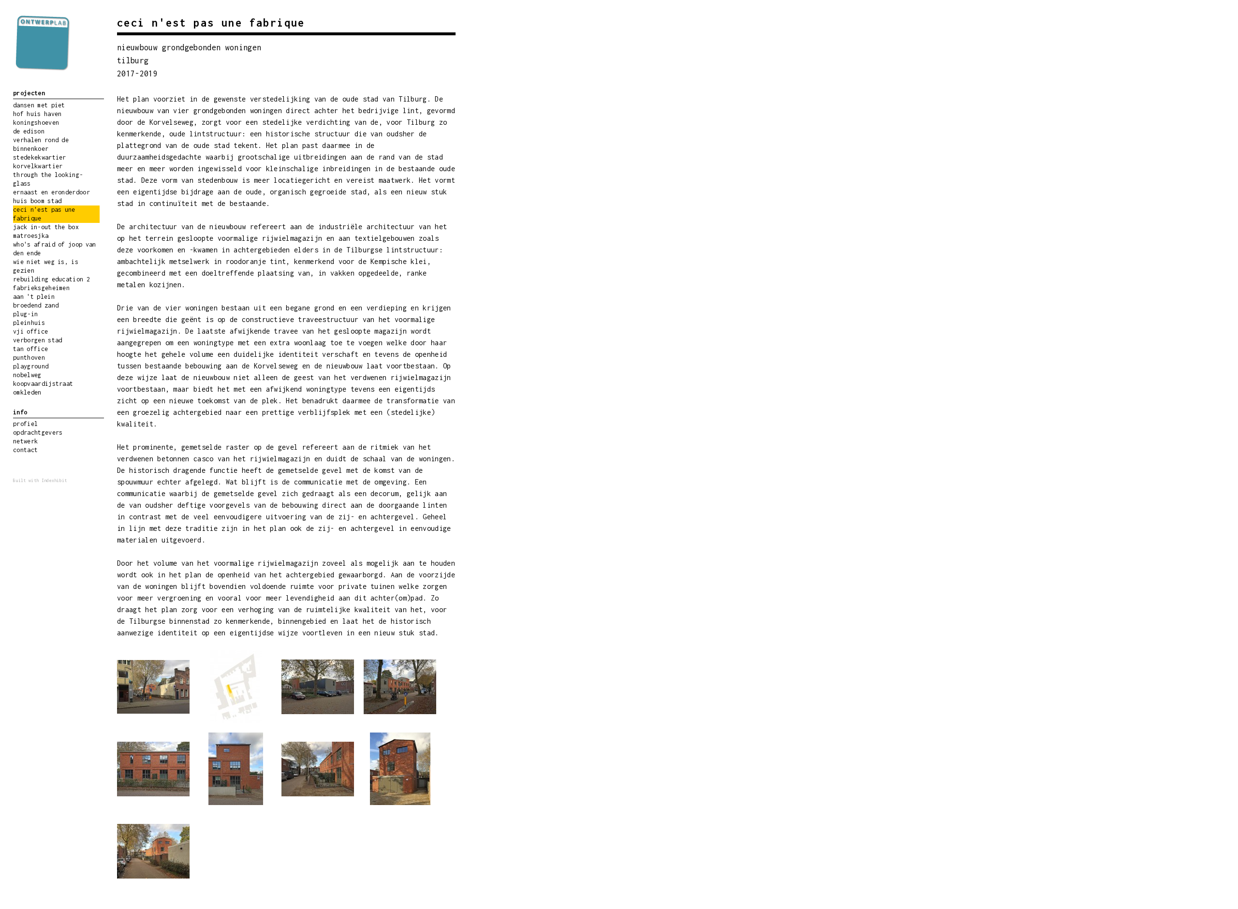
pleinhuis (29, 322)
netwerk (25, 441)
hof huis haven (37, 113)
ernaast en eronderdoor (51, 192)
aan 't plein (34, 296)
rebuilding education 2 (51, 279)
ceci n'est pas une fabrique (44, 214)
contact (25, 450)
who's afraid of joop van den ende (54, 249)
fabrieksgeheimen (41, 288)
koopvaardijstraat (43, 383)
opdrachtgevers (37, 432)
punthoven (29, 357)
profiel (25, 423)
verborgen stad (37, 340)
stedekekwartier (39, 157)
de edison (28, 131)
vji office (30, 331)
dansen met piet (39, 105)
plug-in (25, 314)
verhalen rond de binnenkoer (41, 144)
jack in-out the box (46, 227)
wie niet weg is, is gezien (45, 266)
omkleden (27, 392)
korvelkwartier (37, 166)
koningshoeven (36, 122)
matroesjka (30, 235)
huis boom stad (37, 201)
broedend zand (36, 305)
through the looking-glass (48, 179)
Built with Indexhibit (40, 480)
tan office (30, 348)
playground (30, 366)
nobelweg (27, 375)
